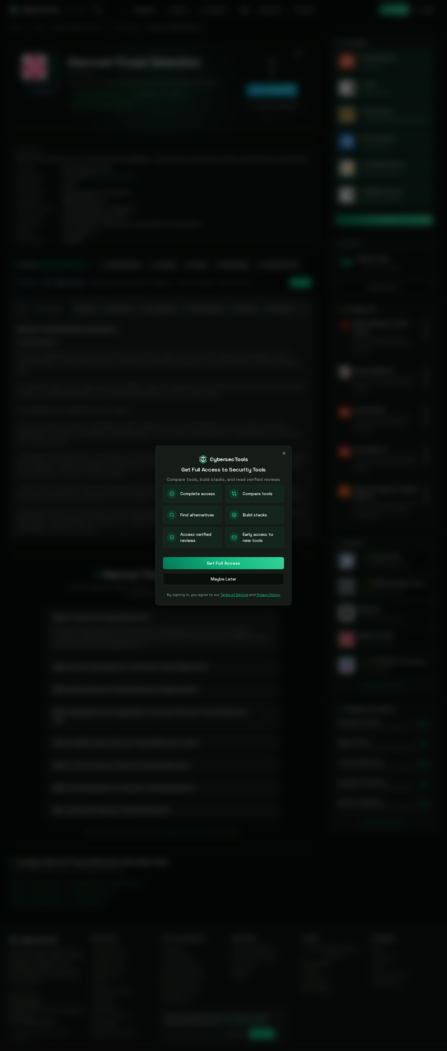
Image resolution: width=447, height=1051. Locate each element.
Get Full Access (223, 563)
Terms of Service (234, 595)
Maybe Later (223, 579)
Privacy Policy (268, 595)
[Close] (284, 453)
